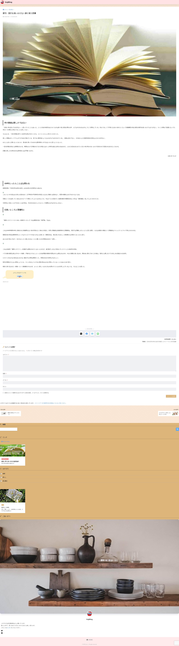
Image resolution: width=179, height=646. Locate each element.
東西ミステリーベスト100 (166, 341)
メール (5, 380)
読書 (175, 341)
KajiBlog (8, 2)
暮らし (4, 477)
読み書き (174, 339)
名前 (5, 373)
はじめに (9, 627)
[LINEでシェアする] (98, 334)
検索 (177, 429)
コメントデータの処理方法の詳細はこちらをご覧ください (50, 403)
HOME (90, 640)
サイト (4, 386)
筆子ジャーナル (5, 441)
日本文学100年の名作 (152, 341)
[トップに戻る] (2, 636)
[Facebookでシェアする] (87, 334)
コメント (6, 354)
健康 (4, 473)
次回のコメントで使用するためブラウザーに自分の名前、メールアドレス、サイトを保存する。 (27, 392)
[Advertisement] (45, 168)
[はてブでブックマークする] (92, 334)
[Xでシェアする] (81, 334)
